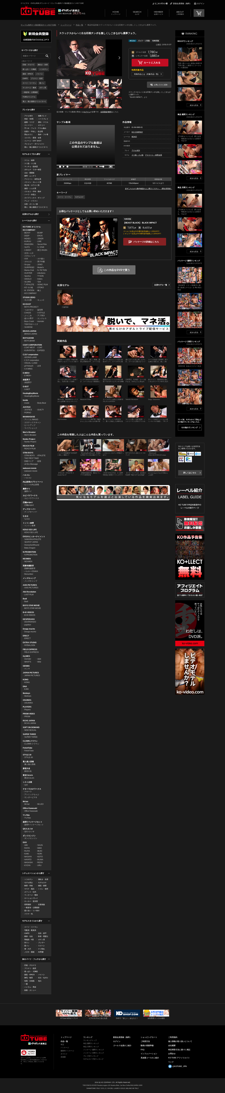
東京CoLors (28, 775)
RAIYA (27, 848)
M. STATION (29, 290)
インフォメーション (149, 1054)
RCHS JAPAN (29, 721)
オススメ (64, 1054)
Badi (25, 599)
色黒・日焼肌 (29, 981)
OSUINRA (27, 700)
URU (39, 865)
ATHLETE (41, 455)
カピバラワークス (30, 495)
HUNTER (28, 273)
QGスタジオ (28, 829)
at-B (39, 366)
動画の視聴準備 (147, 1045)
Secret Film (42, 244)
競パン (41, 83)
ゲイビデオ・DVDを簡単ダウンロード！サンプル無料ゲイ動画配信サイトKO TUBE (52, 3)
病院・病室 (42, 886)
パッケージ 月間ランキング (93, 1053)
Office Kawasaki (30, 808)
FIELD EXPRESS (30, 649)
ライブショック (30, 428)
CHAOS (27, 313)
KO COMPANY (29, 230)
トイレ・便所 (43, 889)
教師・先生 (28, 936)
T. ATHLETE (29, 285)
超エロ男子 (29, 318)
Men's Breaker (29, 432)
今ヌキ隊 (28, 300)
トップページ (115, 13)
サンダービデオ (30, 797)
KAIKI (26, 854)
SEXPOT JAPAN (31, 542)
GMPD (25, 78)
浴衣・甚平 (42, 933)
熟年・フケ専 (43, 134)
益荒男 (40, 310)
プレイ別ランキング (90, 1056)
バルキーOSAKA (31, 571)
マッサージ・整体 (29, 88)
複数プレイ (42, 116)
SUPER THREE (29, 734)
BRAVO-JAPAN (29, 331)
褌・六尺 (27, 949)
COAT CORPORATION (32, 345)
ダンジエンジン (29, 836)
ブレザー (41, 943)
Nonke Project (29, 439)
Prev (59, 58)
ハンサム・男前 (30, 987)
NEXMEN (27, 559)
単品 (62, 1044)
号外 (39, 282)
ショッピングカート (149, 1037)
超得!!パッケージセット (32, 822)
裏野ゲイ (26, 489)
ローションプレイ (31, 898)
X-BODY (27, 250)
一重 (26, 984)
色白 (39, 981)
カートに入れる (152, 62)
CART (199, 13)
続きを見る (194, 105)
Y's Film (26, 815)
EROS (40, 236)
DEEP (26, 236)
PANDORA (28, 244)
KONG (25, 680)
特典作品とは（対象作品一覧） (147, 74)
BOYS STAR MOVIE (31, 605)
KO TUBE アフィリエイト (179, 1058)
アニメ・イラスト (31, 201)
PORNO (27, 413)
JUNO (39, 264)
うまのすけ (29, 310)
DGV (25, 842)
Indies (39, 279)
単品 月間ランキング (91, 1047)
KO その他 (28, 287)
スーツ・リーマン (29, 83)
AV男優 (40, 952)
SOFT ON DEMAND (31, 727)
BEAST (27, 233)
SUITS (27, 247)
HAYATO (27, 860)
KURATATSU (29, 350)
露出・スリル (43, 122)
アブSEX (41, 315)
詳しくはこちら (189, 473)
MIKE (39, 848)
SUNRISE (28, 327)
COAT (39, 347)
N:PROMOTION (29, 552)
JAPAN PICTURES (31, 673)
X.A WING (28, 369)
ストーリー (28, 125)
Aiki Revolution (29, 592)
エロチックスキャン (32, 422)
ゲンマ (27, 669)
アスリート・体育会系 (32, 179)
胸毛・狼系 (28, 978)
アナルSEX (28, 116)
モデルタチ (42, 882)
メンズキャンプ (29, 578)
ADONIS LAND (30, 357)
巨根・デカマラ (28, 65)
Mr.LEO (40, 804)
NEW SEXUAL (30, 730)
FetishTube (27, 748)
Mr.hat (25, 801)
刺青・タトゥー (30, 990)
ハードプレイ (43, 119)
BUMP (40, 233)
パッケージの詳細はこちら (146, 241)
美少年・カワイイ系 (31, 185)
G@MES (26, 656)
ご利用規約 (172, 1037)
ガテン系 (42, 88)
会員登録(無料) (106, 112)
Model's (40, 267)
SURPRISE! (29, 267)
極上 (39, 290)
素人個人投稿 (28, 761)
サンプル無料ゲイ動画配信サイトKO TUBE (38, 25)
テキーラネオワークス (32, 789)
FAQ (142, 1050)
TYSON (40, 276)
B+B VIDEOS (28, 612)
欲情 (39, 461)
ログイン (200, 3)
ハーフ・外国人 (30, 194)
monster (40, 321)
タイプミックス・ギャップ (34, 198)
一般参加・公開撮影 (30, 92)
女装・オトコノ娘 (31, 204)
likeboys (26, 693)
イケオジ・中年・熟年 (32, 191)
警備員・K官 (29, 939)
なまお (25, 516)
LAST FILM (29, 595)
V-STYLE (41, 313)
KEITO (40, 857)
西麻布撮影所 (28, 566)
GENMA (26, 666)
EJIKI (26, 689)
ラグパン (41, 946)
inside (26, 403)
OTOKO (40, 287)
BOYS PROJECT (31, 307)
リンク (171, 1062)
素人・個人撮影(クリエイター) (34, 101)
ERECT (26, 636)
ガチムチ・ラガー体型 (32, 169)
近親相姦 (41, 904)
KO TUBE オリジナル (32, 227)
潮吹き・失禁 (43, 65)
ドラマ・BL (28, 914)
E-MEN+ (26, 373)
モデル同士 (28, 882)
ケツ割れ (41, 949)
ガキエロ (28, 262)
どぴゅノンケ (29, 256)
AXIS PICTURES (30, 585)
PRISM (27, 716)
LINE (39, 241)
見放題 (63, 1057)
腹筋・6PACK (28, 74)
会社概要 (172, 1045)
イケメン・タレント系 (32, 182)
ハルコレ (26, 475)
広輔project (28, 502)
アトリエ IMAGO (31, 419)
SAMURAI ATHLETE (32, 539)
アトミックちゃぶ (31, 794)
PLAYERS (27, 707)
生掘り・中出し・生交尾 (33, 131)
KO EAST (27, 304)
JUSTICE (27, 407)
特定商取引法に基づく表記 (179, 1050)
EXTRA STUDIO (29, 642)
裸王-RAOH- (42, 250)
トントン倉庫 (28, 523)
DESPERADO (29, 619)
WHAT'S (27, 662)
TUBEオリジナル (29, 97)
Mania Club (29, 270)
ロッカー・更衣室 (31, 901)
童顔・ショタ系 (30, 188)
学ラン (26, 943)
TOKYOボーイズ (31, 324)
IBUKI (39, 851)
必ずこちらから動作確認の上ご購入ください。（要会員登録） (148, 188)
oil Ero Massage (31, 464)
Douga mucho (29, 629)
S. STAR (40, 247)
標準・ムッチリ (30, 176)
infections (41, 273)
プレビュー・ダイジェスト (34, 144)
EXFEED (41, 350)
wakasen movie (29, 468)
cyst (26, 785)
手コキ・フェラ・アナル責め (35, 128)
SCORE (27, 282)
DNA (25, 686)
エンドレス (42, 318)
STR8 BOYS (28, 453)
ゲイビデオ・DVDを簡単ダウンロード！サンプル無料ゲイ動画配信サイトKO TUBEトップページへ (38, 10)
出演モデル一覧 (160, 285)
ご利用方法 (145, 1041)
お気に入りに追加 (160, 85)
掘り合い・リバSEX (31, 910)
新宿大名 (26, 768)
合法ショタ (29, 253)
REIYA (40, 862)
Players (27, 710)
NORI (39, 854)
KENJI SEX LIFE (30, 530)
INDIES (27, 239)
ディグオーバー (29, 509)
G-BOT (26, 387)
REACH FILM (28, 446)
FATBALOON (29, 645)
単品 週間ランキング (91, 1043)
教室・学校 (28, 886)
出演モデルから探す (30, 214)
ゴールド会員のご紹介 (122, 1045)
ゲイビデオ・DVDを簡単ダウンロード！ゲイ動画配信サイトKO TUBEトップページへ (34, 1037)
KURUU (27, 241)
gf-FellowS (28, 366)
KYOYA (27, 865)
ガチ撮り (41, 259)
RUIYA (27, 851)
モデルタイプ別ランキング (93, 1059)
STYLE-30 (27, 755)
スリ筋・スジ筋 (30, 163)
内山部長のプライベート (33, 482)
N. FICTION (42, 270)
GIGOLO (27, 279)
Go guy (27, 264)
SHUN (40, 845)
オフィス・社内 (30, 892)
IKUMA (40, 860)
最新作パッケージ (67, 1051)
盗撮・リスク (29, 122)
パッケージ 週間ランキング (93, 1050)
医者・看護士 (43, 936)
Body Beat (41, 403)
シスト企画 (27, 782)
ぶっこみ (28, 315)
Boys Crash (29, 321)
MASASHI (28, 862)
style (39, 659)
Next (119, 58)
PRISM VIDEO (29, 714)
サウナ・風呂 (29, 889)
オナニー (41, 125)
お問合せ (172, 1054)
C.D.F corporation (30, 355)
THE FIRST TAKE (31, 458)
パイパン (39, 74)
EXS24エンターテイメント (34, 536)
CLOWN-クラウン (30, 741)
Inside (25, 400)
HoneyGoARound (31, 545)
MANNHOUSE (29, 417)
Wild (39, 662)
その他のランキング (189, 427)
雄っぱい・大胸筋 (29, 69)
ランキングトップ (90, 1040)
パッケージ (65, 1047)
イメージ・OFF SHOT (32, 141)
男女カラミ (28, 134)
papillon (27, 625)
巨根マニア (29, 461)
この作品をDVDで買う (117, 270)
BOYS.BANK (28, 338)
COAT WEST (29, 347)
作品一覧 (79, 25)
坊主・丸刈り (43, 978)
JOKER (40, 239)
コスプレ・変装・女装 (32, 138)
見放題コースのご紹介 (150, 1058)
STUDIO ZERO (29, 297)
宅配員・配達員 (30, 930)
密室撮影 (27, 904)
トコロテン (43, 69)
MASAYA (28, 857)
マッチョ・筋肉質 (31, 166)
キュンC (40, 300)
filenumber (28, 574)
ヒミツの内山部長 (31, 485)
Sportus (27, 276)
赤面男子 (26, 380)
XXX (26, 259)
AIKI (26, 845)
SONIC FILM (42, 285)
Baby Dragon (29, 548)
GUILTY (40, 410)
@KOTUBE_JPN (179, 1066)
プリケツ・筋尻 (37, 78)
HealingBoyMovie (30, 393)
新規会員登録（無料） (182, 3)
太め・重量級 (29, 173)
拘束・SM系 (29, 119)
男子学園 (41, 262)
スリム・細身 (29, 160)
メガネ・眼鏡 (29, 952)
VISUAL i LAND (30, 363)
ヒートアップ (29, 425)
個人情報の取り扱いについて (180, 1041)
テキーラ (28, 791)
